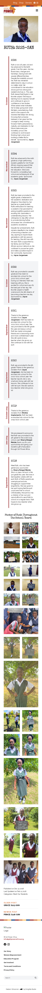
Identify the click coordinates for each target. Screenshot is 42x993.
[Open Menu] (39, 10)
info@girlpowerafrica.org (14, 939)
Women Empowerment (12, 955)
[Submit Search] (35, 977)
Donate (28, 3)
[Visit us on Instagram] (37, 3)
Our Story (7, 951)
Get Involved (9, 962)
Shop (21, 3)
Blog (15, 3)
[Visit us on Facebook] (34, 3)
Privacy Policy (9, 970)
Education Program (11, 959)
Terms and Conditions (12, 966)
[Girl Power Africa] (10, 10)
